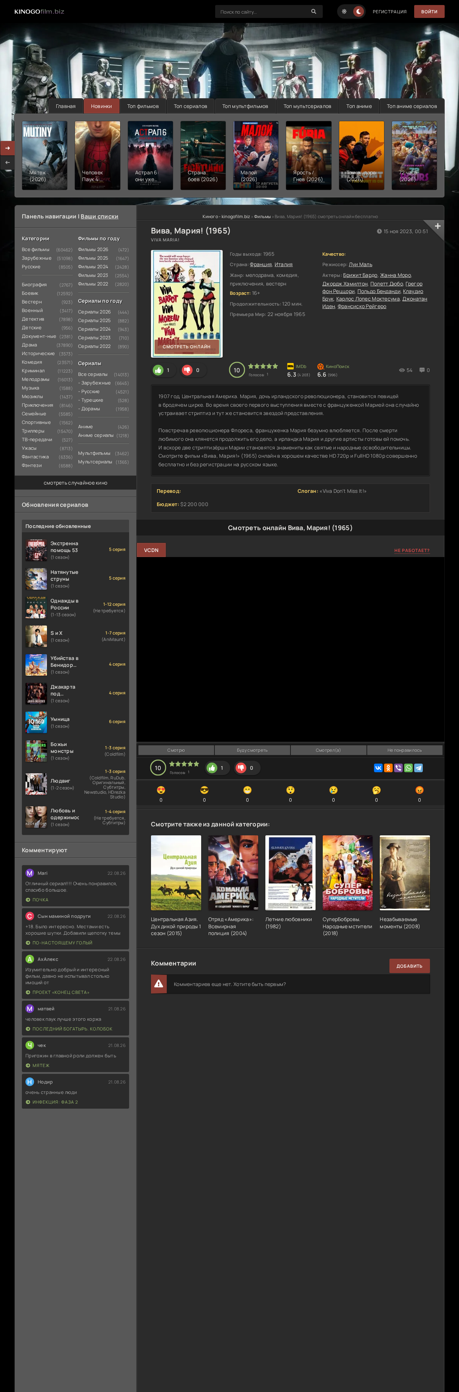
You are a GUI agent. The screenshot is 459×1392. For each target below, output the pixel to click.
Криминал (33, 370)
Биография (34, 284)
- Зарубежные (94, 382)
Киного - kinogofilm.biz (226, 216)
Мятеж (41, 1065)
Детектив (33, 319)
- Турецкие (90, 400)
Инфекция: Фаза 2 (55, 1102)
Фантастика (35, 456)
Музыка (30, 387)
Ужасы (29, 448)
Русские (31, 266)
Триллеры (33, 431)
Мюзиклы (32, 396)
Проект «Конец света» (61, 992)
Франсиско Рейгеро (362, 306)
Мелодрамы (36, 379)
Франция (261, 264)
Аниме (85, 426)
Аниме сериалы (96, 435)
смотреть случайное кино (75, 482)
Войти (429, 12)
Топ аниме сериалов (412, 106)
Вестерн (32, 301)
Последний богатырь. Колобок (73, 1029)
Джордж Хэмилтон (345, 283)
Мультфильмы (94, 453)
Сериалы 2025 (94, 320)
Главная (66, 106)
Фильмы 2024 (93, 266)
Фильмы (262, 216)
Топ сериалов (190, 106)
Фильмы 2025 (93, 258)
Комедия (32, 362)
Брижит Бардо (360, 275)
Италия (284, 264)
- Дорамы (89, 408)
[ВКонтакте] (378, 768)
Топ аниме (359, 106)
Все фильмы (35, 249)
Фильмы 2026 (93, 249)
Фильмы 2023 (93, 275)
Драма (29, 344)
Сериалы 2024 (94, 329)
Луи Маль (360, 264)
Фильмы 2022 (93, 283)
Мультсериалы (95, 461)
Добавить (410, 966)
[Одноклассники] (388, 768)
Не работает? (412, 550)
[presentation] (7, 162)
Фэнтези (32, 465)
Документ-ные (39, 336)
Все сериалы (93, 374)
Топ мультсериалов (308, 106)
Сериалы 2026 (94, 311)
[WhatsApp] (408, 768)
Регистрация (390, 12)
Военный (32, 310)
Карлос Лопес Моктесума (368, 298)
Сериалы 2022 (94, 346)
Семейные (34, 413)
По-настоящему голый (63, 943)
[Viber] (398, 768)
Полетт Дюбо (386, 283)
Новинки (101, 106)
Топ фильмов (143, 106)
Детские (32, 327)
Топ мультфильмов (245, 106)
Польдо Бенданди (379, 291)
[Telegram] (418, 768)
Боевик (30, 293)
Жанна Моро (395, 275)
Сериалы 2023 (94, 337)
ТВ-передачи (37, 439)
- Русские (89, 391)
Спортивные (36, 422)
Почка (41, 900)
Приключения (37, 405)
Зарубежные (37, 258)
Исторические (38, 353)
